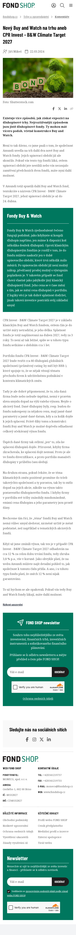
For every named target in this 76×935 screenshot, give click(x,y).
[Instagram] (34, 739)
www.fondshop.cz (54, 792)
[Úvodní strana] (38, 759)
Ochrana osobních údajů (38, 698)
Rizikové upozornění (13, 604)
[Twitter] (41, 739)
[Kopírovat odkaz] (71, 108)
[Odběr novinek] (38, 672)
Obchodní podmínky (15, 820)
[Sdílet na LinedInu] (65, 108)
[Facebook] (27, 739)
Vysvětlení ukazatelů (15, 837)
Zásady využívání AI (15, 842)
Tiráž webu (45, 842)
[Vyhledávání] (62, 5)
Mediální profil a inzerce (53, 831)
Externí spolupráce (50, 837)
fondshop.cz (10, 16)
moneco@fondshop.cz (59, 786)
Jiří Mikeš (15, 51)
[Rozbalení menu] (71, 5)
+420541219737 (52, 775)
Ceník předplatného (50, 825)
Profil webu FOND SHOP (52, 820)
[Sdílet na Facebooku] (53, 108)
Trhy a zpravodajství (36, 16)
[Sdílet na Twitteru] (59, 108)
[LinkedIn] (49, 739)
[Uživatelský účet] (53, 5)
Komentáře (62, 16)
